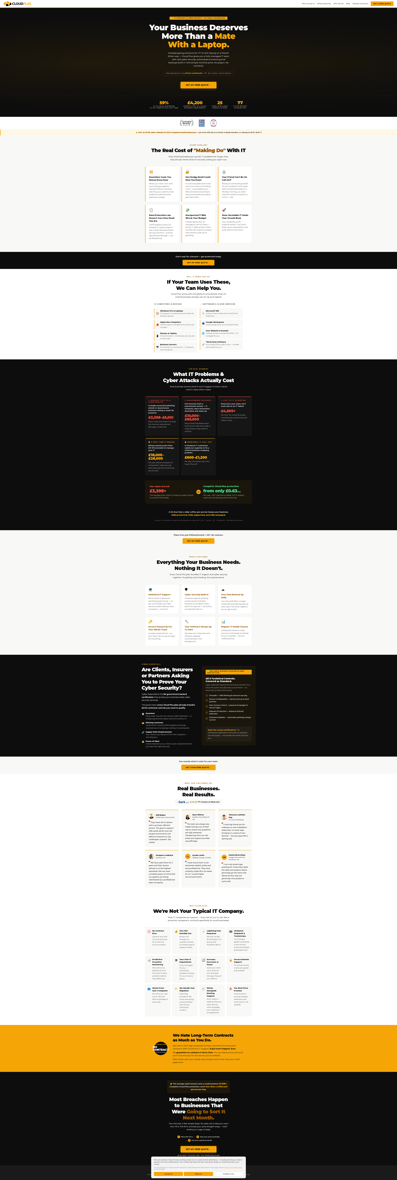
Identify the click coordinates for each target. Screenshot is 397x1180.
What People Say (324, 4)
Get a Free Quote (382, 4)
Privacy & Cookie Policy (233, 1167)
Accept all (168, 1174)
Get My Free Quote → (198, 85)
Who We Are (339, 4)
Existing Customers (360, 4)
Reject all (198, 1174)
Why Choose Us (308, 4)
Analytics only (228, 1174)
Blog (348, 4)
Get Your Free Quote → (198, 767)
